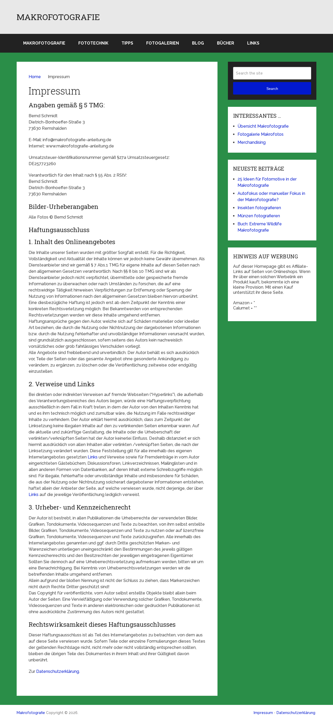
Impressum (263, 713)
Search (272, 88)
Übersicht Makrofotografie (263, 126)
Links (253, 43)
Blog (198, 43)
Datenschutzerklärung (57, 671)
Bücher (225, 43)
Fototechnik (93, 43)
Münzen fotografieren (259, 215)
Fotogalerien (162, 43)
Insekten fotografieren (259, 207)
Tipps (127, 43)
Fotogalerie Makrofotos (261, 134)
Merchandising (252, 142)
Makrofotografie (58, 17)
